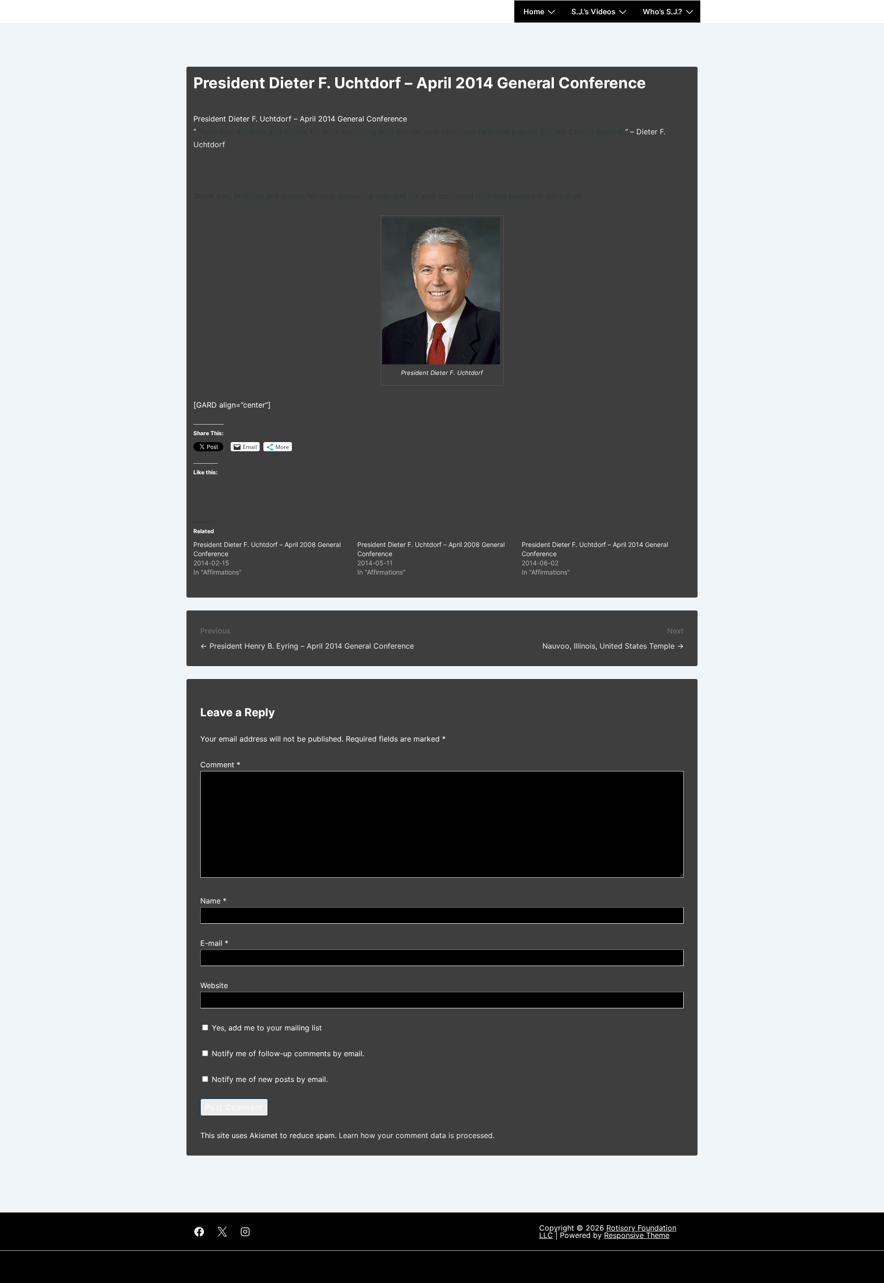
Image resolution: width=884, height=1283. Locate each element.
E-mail (211, 943)
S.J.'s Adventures (225, 7)
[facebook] (199, 1231)
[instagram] (245, 1231)
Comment (220, 764)
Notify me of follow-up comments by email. (288, 1053)
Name (210, 900)
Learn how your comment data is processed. (416, 1135)
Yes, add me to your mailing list (265, 1027)
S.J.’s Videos (593, 11)
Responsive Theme (636, 1235)
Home (533, 11)
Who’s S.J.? (662, 11)
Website (214, 985)
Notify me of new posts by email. (270, 1079)
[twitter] (222, 1231)
